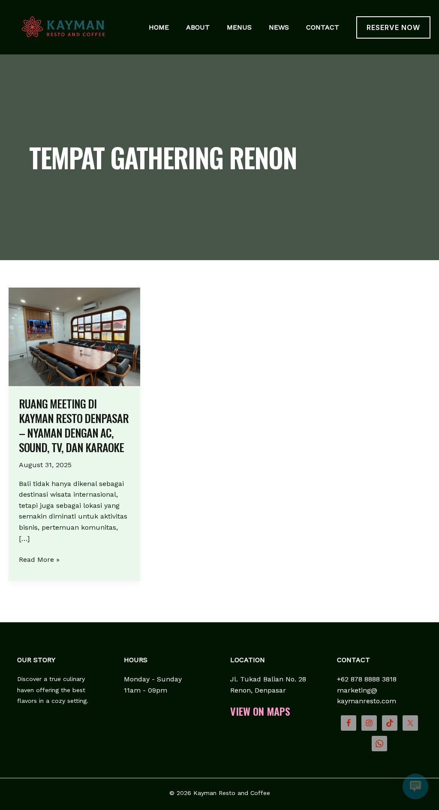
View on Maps (260, 711)
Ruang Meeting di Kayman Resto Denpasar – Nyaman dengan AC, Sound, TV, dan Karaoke (74, 425)
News (279, 27)
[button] (393, 27)
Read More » (39, 560)
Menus (239, 27)
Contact (322, 27)
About (198, 27)
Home (159, 27)
